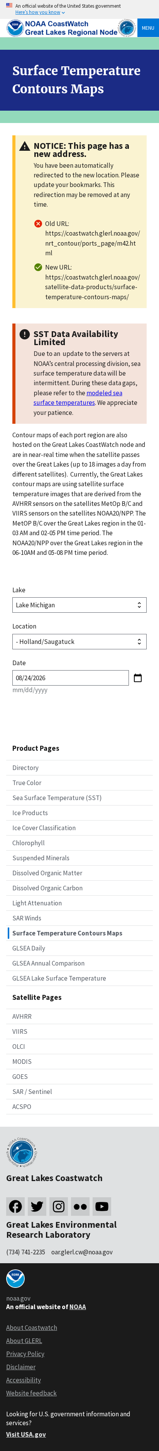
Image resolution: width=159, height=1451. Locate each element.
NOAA (77, 1307)
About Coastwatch (31, 1327)
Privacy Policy (25, 1354)
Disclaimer (21, 1367)
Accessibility (23, 1380)
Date (19, 663)
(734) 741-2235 (25, 1252)
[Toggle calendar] (138, 678)
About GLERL (24, 1340)
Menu (148, 27)
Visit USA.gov (26, 1434)
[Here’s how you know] (79, 9)
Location (24, 626)
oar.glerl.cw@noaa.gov (82, 1252)
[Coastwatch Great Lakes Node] (71, 35)
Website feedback (31, 1393)
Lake (18, 590)
